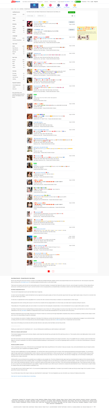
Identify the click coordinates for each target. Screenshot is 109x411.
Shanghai (81, 402)
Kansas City (14, 400)
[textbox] (31, 16)
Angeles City (22, 399)
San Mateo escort (25, 282)
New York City (78, 400)
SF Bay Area (75, 402)
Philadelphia (23, 402)
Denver (66, 399)
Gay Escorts (40, 1)
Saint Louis (41, 402)
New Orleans (71, 400)
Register (96, 1)
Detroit (70, 399)
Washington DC (59, 403)
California (58, 319)
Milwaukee (58, 400)
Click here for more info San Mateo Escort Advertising (23, 376)
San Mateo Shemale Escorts (29, 1)
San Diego (60, 402)
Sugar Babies (61, 1)
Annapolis (28, 399)
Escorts (46, 1)
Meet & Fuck (53, 1)
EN (72, 1)
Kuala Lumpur (21, 400)
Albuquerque (15, 399)
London (38, 400)
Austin (36, 399)
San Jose (65, 402)
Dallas (62, 399)
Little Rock (32, 400)
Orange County (93, 400)
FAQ (88, 1)
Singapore (86, 402)
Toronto (95, 402)
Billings (46, 399)
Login (92, 1)
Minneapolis (64, 400)
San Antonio (54, 402)
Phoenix (29, 402)
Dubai (73, 399)
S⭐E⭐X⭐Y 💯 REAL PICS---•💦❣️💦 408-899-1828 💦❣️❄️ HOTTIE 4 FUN (86, 29)
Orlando (14, 402)
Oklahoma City (85, 400)
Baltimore (41, 399)
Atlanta (33, 399)
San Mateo (24, 310)
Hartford (78, 399)
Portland (33, 402)
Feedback (84, 1)
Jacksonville (93, 399)
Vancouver (52, 403)
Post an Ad (71, 12)
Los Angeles (49, 400)
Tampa (90, 402)
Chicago (58, 399)
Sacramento (47, 402)
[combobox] (31, 16)
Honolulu (83, 399)
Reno (37, 402)
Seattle (69, 402)
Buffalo (54, 399)
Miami (54, 400)
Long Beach (43, 400)
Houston (88, 399)
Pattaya (18, 402)
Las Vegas (27, 400)
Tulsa (47, 403)
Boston (50, 399)
